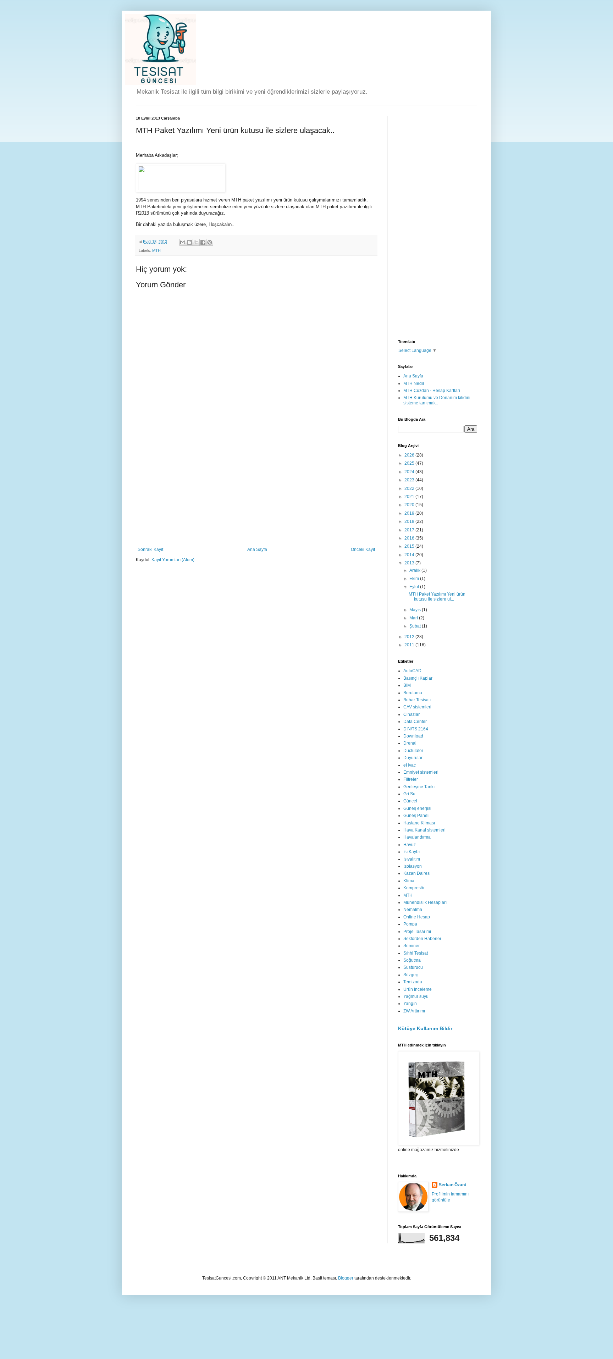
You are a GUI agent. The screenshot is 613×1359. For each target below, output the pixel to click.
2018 (409, 521)
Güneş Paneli (416, 815)
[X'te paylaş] (196, 242)
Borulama (412, 692)
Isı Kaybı (411, 851)
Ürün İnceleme (417, 989)
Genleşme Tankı (419, 786)
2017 (409, 529)
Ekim (414, 578)
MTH (156, 250)
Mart (414, 617)
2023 (409, 479)
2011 (409, 644)
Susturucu (413, 967)
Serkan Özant (452, 1184)
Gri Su (409, 793)
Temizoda (412, 981)
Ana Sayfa (257, 549)
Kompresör (414, 887)
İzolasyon (412, 866)
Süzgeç (410, 974)
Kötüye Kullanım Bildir (425, 1028)
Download (413, 736)
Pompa (410, 924)
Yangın (410, 1003)
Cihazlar (411, 714)
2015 (409, 546)
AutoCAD (412, 670)
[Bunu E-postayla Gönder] (182, 242)
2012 (409, 636)
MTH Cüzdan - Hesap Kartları (431, 390)
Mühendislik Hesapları (425, 902)
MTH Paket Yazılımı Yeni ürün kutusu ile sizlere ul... (437, 597)
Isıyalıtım (411, 859)
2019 (409, 513)
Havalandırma (417, 837)
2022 (409, 488)
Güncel (410, 801)
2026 (409, 455)
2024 (409, 471)
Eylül (414, 586)
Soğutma (412, 960)
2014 (409, 554)
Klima (408, 880)
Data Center (415, 721)
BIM (407, 685)
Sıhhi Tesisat (415, 953)
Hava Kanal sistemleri (424, 830)
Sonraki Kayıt (150, 549)
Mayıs (415, 609)
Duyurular (413, 757)
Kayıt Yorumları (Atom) (172, 559)
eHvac (409, 765)
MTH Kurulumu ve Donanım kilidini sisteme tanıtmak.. (436, 400)
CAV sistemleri (417, 707)
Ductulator (413, 750)
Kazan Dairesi (417, 873)
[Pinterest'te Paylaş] (209, 242)
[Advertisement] (256, 493)
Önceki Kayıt (363, 549)
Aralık (415, 570)
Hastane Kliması (419, 823)
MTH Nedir (413, 383)
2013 (409, 562)
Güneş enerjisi (417, 808)
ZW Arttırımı (414, 1011)
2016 (409, 538)
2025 (409, 463)
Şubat (415, 626)
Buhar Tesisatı (417, 699)
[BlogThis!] (189, 242)
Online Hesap (416, 917)
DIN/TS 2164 (415, 729)
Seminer (411, 945)
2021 (409, 496)
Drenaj (409, 743)
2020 (409, 504)
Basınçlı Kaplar (417, 678)
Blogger (345, 1278)
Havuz (409, 844)
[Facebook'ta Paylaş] (202, 242)
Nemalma (412, 909)
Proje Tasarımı (417, 931)
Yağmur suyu (416, 996)
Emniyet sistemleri (420, 772)
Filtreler (410, 779)
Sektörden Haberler (422, 938)
